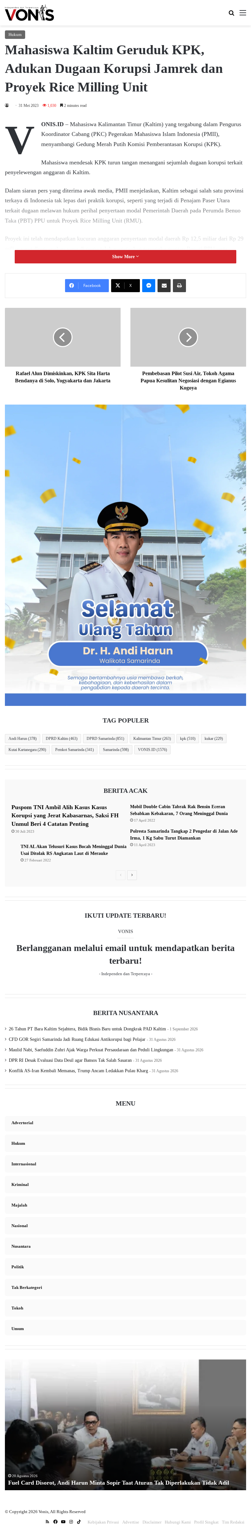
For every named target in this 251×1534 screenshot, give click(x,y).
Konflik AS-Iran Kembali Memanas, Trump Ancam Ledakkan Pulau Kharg (78, 1070)
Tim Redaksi (233, 1522)
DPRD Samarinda (105, 738)
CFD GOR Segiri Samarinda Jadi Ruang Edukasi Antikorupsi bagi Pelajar (77, 1039)
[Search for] (231, 15)
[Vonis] (29, 13)
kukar (214, 738)
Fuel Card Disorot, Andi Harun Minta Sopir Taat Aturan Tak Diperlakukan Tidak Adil (118, 1482)
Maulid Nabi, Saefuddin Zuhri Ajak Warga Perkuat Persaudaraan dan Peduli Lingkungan (91, 1049)
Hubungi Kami (178, 1522)
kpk (187, 738)
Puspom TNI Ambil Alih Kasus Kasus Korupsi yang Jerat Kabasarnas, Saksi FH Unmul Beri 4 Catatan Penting (65, 815)
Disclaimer (151, 1522)
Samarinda (116, 749)
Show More (124, 256)
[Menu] (243, 15)
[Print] (179, 285)
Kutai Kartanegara (27, 749)
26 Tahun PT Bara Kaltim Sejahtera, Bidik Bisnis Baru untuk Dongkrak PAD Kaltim (87, 1028)
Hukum (15, 34)
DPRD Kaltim (61, 738)
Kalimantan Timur (152, 738)
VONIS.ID (152, 749)
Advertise (130, 1522)
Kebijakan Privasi (103, 1522)
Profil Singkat (206, 1522)
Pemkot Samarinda (74, 749)
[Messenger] (148, 285)
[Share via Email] (164, 285)
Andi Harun (22, 738)
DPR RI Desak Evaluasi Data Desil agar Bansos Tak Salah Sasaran (70, 1060)
